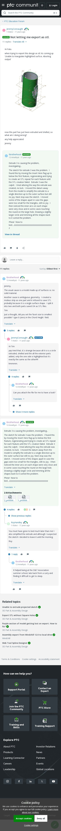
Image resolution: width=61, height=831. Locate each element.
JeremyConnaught (15, 29)
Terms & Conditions (10, 659)
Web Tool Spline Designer (14, 643)
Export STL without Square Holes (18, 615)
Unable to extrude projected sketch (20, 607)
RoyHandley (16, 522)
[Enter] (4, 13)
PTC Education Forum (14, 21)
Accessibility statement (49, 659)
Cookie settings (29, 659)
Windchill (6, 638)
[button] (3, 6)
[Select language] (42, 5)
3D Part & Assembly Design (15, 610)
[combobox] (30, 13)
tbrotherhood (15, 154)
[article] (30, 304)
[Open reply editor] (30, 259)
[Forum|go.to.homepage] (20, 5)
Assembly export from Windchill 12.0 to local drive (27, 634)
